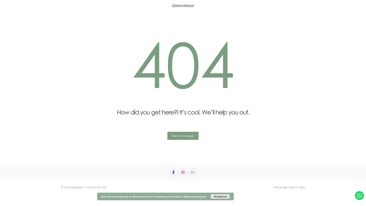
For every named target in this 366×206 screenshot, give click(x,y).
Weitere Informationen (195, 196)
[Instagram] (183, 172)
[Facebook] (173, 172)
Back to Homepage (183, 136)
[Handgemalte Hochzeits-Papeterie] (183, 6)
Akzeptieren (220, 196)
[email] (193, 172)
